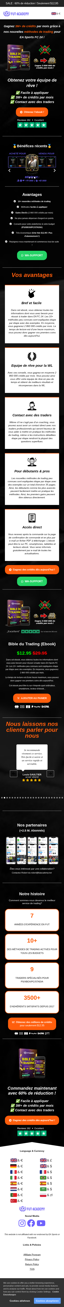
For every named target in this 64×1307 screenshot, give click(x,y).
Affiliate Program (32, 1254)
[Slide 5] (12, 797)
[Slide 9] (23, 797)
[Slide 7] (17, 797)
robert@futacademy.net (41, 873)
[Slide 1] (29, 178)
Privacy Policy (32, 1259)
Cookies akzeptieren (47, 1300)
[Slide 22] (57, 797)
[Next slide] (50, 773)
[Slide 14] (36, 797)
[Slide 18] (46, 797)
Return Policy (32, 1264)
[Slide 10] (25, 797)
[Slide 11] (28, 797)
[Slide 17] (44, 797)
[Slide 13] (33, 797)
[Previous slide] (13, 773)
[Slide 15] (38, 797)
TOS (32, 1269)
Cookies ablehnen (20, 1300)
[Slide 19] (49, 797)
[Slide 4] (10, 797)
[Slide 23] (59, 797)
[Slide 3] (34, 178)
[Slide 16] (41, 797)
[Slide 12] (31, 797)
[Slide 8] (20, 797)
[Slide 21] (54, 797)
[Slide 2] (32, 178)
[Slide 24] (62, 797)
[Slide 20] (52, 797)
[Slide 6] (15, 797)
